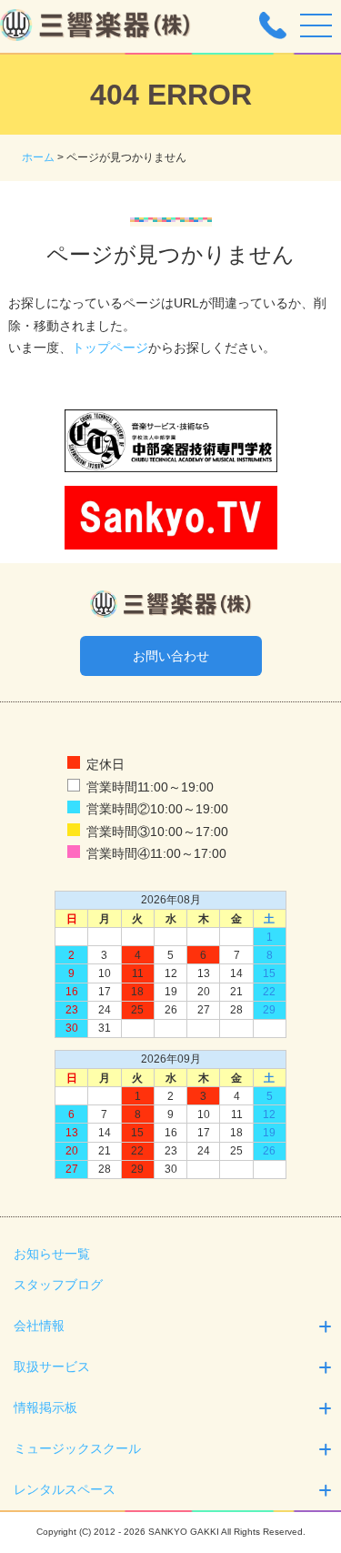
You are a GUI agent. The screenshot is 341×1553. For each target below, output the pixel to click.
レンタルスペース (64, 1489)
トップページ (110, 347)
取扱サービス (52, 1366)
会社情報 (39, 1325)
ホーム (38, 157)
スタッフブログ (58, 1284)
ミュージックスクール (77, 1448)
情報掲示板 (45, 1407)
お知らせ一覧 (52, 1253)
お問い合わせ (171, 656)
